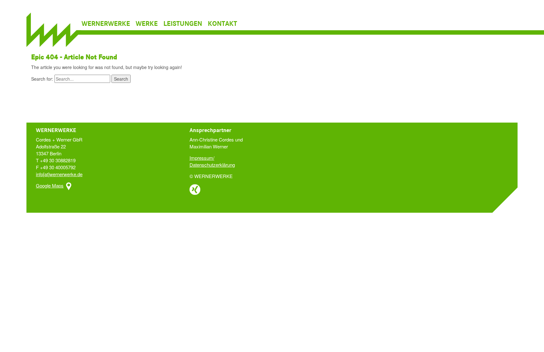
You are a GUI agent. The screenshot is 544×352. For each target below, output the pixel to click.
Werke (147, 23)
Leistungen (182, 23)
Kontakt (222, 23)
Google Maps (50, 185)
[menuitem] (108, 23)
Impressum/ (202, 157)
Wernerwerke (106, 23)
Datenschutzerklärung (212, 164)
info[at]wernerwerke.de (59, 174)
